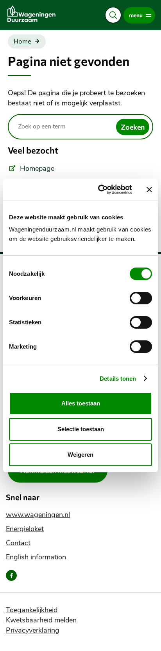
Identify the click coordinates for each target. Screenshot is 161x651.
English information (36, 557)
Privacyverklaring (32, 630)
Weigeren (80, 454)
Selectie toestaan (80, 429)
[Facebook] (11, 575)
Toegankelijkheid (31, 610)
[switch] (141, 298)
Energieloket (25, 528)
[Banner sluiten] (149, 189)
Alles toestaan (80, 403)
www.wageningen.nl (38, 514)
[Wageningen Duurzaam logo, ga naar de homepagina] (41, 14)
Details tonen (118, 378)
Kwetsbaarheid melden (41, 620)
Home (22, 41)
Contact (18, 543)
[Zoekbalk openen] (113, 15)
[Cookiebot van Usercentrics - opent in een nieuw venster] (99, 189)
